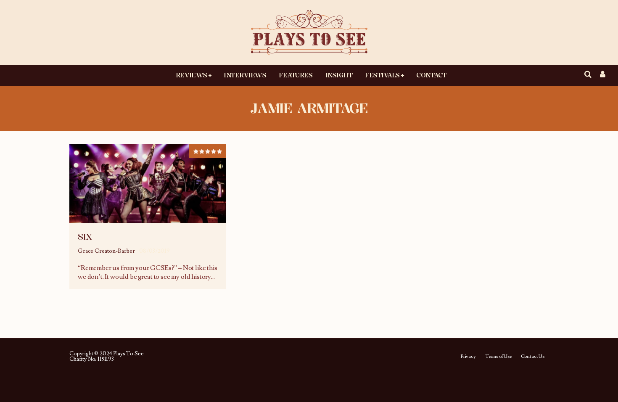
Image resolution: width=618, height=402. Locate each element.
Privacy (468, 356)
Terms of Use (498, 356)
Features (295, 75)
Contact (431, 75)
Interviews (245, 75)
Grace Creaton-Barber (106, 251)
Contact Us (532, 356)
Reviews (191, 75)
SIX (85, 236)
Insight (339, 75)
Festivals (382, 75)
